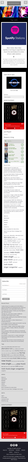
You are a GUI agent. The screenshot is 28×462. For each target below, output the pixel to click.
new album (6, 252)
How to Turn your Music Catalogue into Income (13, 232)
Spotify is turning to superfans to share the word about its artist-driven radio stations (14, 52)
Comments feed (5, 399)
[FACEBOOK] (14, 445)
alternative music (19, 235)
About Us (6, 216)
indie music (6, 246)
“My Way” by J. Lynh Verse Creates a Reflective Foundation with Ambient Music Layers (13, 179)
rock (10, 262)
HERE (16, 90)
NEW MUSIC (6, 218)
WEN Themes (14, 459)
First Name (4, 289)
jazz (21, 246)
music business (19, 248)
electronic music (16, 242)
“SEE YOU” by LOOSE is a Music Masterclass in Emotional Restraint (14, 187)
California (15, 239)
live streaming (10, 248)
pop (18, 257)
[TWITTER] (11, 445)
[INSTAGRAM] (16, 445)
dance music (19, 240)
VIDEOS (5, 224)
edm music (6, 242)
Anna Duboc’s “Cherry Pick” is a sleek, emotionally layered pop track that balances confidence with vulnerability (14, 206)
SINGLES (6, 222)
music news (6, 250)
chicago (22, 239)
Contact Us (6, 226)
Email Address (5, 285)
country (5, 241)
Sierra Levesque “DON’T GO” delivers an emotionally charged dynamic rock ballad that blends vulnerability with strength (13, 201)
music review (12, 250)
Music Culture (10, 48)
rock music (8, 264)
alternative (12, 235)
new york (15, 257)
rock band (15, 262)
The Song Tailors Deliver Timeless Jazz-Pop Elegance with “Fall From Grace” (13, 175)
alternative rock (9, 237)
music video (19, 250)
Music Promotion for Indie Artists (11, 229)
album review (6, 235)
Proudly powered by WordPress (10, 458)
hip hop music (14, 244)
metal (15, 248)
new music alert (6, 254)
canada (18, 239)
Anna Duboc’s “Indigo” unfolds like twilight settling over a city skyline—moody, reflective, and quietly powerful (13, 196)
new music (15, 252)
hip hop (6, 244)
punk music (20, 259)
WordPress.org (4, 400)
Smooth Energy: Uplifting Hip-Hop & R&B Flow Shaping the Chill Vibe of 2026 (13, 183)
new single (8, 256)
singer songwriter (11, 267)
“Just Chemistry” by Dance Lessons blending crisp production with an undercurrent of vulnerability (14, 211)
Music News (18, 48)
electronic (10, 242)
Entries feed (4, 397)
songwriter (20, 267)
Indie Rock (17, 246)
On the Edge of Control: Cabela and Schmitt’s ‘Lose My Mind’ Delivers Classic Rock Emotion (13, 191)
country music (11, 241)
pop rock (15, 259)
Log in (2, 395)
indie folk (20, 244)
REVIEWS (6, 220)
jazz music (6, 248)
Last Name (4, 294)
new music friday (13, 254)
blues (16, 237)
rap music (6, 262)
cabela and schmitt (8, 239)
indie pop (12, 246)
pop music (8, 259)
